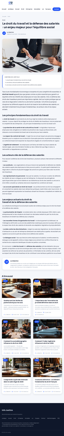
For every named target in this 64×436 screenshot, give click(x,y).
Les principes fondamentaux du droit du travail (18, 80)
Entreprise (29, 9)
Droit (22, 9)
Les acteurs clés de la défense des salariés (17, 82)
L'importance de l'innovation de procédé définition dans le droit (46, 302)
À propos (48, 9)
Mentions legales (51, 418)
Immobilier (37, 9)
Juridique (11, 9)
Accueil (4, 9)
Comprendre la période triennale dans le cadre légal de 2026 (16, 381)
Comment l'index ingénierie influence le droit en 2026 (45, 342)
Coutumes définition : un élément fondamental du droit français (47, 381)
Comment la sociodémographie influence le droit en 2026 (15, 342)
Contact (56, 9)
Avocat (17, 9)
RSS (58, 418)
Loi (43, 9)
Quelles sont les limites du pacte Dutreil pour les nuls (13, 302)
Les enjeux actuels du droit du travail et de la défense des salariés (24, 85)
